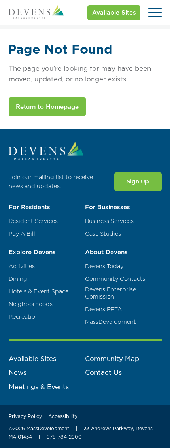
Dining (18, 279)
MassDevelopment (110, 322)
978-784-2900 (64, 436)
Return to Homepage (47, 106)
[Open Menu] (155, 12)
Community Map (112, 359)
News (17, 372)
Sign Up (138, 181)
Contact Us (103, 372)
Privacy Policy (25, 416)
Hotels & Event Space (38, 291)
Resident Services (33, 221)
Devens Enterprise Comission (110, 293)
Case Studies (103, 234)
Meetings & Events (39, 387)
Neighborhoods (31, 304)
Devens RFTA (103, 309)
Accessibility (62, 416)
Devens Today (104, 266)
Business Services (109, 221)
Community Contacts (115, 279)
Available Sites (114, 12)
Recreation (24, 317)
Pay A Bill (22, 234)
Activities (22, 266)
